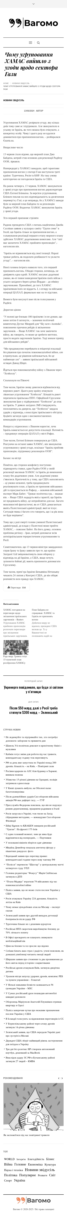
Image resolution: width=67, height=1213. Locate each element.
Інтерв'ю (21, 1159)
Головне (20, 1164)
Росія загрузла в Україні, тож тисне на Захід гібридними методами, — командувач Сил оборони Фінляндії (33, 817)
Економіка (35, 1164)
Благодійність (36, 1159)
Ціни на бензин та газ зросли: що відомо (27, 945)
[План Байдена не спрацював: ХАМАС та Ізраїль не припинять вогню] (46, 623)
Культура (50, 1164)
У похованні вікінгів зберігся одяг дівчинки (29, 842)
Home (6, 83)
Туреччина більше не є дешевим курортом (28, 924)
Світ (52, 1175)
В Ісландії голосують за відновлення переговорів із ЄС (35, 1018)
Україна (19, 1180)
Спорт (8, 1180)
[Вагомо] (33, 23)
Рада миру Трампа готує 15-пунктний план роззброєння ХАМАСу (15, 659)
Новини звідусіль (20, 83)
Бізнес (50, 1159)
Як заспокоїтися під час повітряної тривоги (26, 1135)
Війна (8, 1164)
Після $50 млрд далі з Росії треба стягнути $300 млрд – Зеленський (33, 710)
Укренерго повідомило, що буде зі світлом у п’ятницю (33, 689)
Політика (10, 1175)
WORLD (9, 1159)
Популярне (27, 1174)
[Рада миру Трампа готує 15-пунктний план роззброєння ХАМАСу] (16, 647)
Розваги (42, 1175)
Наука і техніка (13, 1170)
